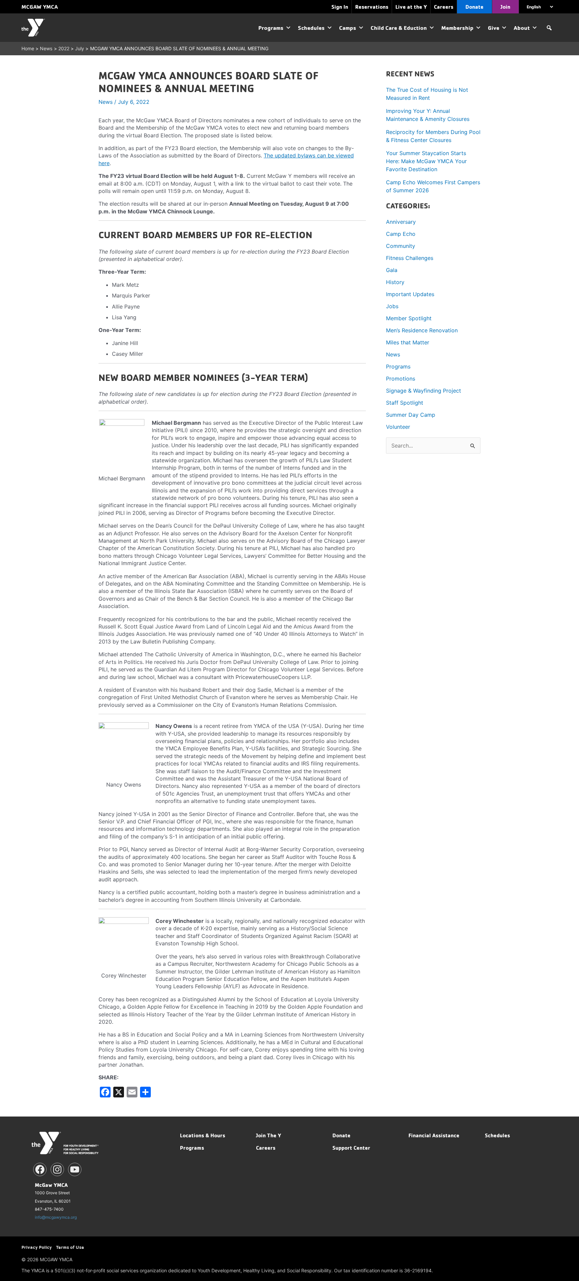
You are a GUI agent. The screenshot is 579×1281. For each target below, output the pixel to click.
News (106, 101)
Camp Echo (400, 233)
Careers (265, 1147)
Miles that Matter (407, 342)
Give (493, 27)
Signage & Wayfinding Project (423, 390)
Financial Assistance (433, 1135)
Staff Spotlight (404, 402)
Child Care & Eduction (399, 27)
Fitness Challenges (409, 258)
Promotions (400, 378)
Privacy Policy (36, 1247)
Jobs (392, 306)
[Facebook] (40, 1169)
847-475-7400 (49, 1209)
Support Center (351, 1147)
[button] (549, 27)
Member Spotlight (409, 318)
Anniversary (401, 221)
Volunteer (398, 426)
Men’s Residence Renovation (422, 330)
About (522, 27)
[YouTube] (74, 1169)
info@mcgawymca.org (56, 1217)
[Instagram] (57, 1169)
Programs (270, 27)
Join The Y (268, 1135)
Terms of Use (70, 1247)
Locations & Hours (202, 1135)
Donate (341, 1135)
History (395, 282)
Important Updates (410, 294)
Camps (347, 27)
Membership (457, 27)
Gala (391, 270)
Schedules (311, 27)
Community (400, 246)
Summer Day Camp (410, 414)
